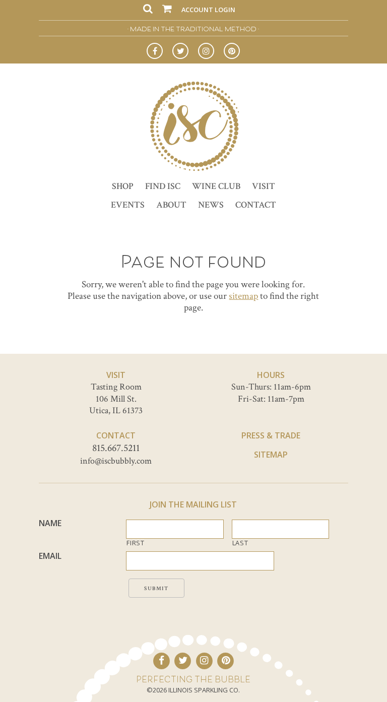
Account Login (208, 9)
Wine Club (216, 186)
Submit (156, 588)
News (211, 205)
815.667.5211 (116, 448)
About (171, 205)
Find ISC (162, 186)
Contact (255, 205)
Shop (123, 186)
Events (128, 205)
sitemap (243, 296)
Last (240, 543)
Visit (263, 186)
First (135, 543)
